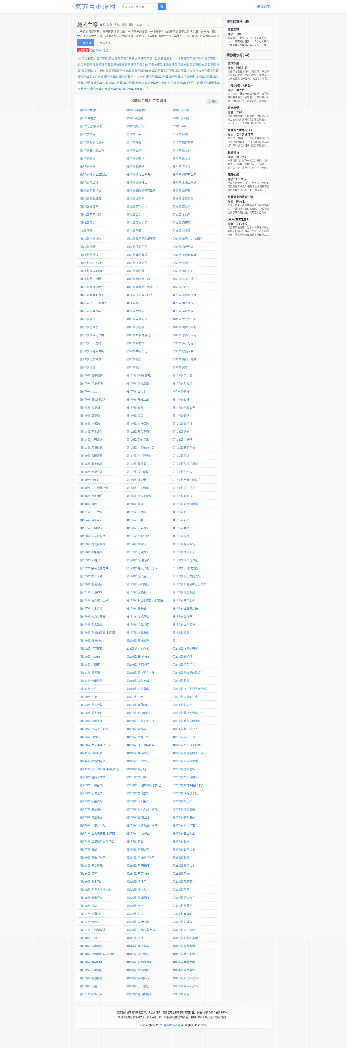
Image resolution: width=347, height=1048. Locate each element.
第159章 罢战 (180, 528)
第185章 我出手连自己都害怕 (144, 600)
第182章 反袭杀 (136, 592)
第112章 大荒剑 (90, 407)
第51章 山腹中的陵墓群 (187, 238)
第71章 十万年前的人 (139, 295)
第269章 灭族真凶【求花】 (143, 825)
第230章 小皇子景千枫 (140, 721)
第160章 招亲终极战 (92, 536)
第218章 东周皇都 (137, 689)
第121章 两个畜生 (91, 431)
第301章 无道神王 (91, 914)
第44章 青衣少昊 (136, 222)
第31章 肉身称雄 (90, 190)
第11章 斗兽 (134, 134)
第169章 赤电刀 (90, 560)
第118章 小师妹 (90, 423)
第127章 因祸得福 (91, 447)
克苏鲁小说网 (95, 6)
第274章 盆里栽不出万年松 (97, 841)
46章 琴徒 (86, 230)
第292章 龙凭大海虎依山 (95, 889)
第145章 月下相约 (91, 496)
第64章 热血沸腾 (90, 279)
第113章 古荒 (134, 407)
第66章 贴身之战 (182, 279)
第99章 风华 (180, 367)
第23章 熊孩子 (135, 166)
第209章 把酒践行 (137, 664)
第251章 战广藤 (136, 777)
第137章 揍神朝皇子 (139, 472)
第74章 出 (132, 303)
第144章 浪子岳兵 (183, 488)
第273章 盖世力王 (183, 833)
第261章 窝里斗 (182, 801)
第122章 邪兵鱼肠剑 (139, 431)
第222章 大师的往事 (185, 697)
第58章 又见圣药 (90, 263)
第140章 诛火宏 (136, 480)
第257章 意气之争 (137, 793)
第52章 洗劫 (87, 247)
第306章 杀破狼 (182, 922)
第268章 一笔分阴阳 (92, 825)
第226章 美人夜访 (91, 713)
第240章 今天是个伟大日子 (189, 745)
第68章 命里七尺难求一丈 (142, 287)
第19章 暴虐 (87, 158)
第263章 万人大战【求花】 (143, 809)
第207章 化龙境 (182, 656)
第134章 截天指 (136, 464)
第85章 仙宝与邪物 (92, 335)
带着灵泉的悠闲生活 (240, 197)
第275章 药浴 (134, 841)
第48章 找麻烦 (181, 230)
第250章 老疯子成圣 (92, 777)
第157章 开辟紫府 (91, 528)
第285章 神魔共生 (183, 865)
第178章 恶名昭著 (91, 584)
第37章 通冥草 (89, 206)
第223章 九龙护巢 (91, 705)
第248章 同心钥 (136, 769)
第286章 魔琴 (88, 873)
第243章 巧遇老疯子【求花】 (190, 753)
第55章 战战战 (89, 255)
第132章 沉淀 (180, 455)
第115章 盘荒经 (90, 415)
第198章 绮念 (180, 632)
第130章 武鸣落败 (91, 455)
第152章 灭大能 (136, 512)
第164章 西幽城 (136, 544)
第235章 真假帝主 (91, 737)
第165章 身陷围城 (183, 544)
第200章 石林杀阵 (137, 640)
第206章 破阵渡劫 (137, 656)
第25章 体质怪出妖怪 (93, 174)
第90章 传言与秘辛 (184, 343)
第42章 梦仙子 (181, 214)
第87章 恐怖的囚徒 (184, 335)
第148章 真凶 (88, 504)
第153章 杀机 (180, 512)
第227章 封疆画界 (137, 713)
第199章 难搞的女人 (92, 640)
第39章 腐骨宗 (181, 206)
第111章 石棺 (180, 399)
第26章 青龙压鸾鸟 (138, 174)
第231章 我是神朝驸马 (186, 721)
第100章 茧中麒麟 (91, 375)
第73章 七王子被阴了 (93, 303)
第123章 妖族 (180, 431)
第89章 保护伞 (135, 343)
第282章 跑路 (180, 857)
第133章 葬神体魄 (91, 464)
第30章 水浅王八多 (184, 182)
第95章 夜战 (134, 359)
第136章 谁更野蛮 (91, 472)
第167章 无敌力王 (137, 552)
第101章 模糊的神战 (139, 375)
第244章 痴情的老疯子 (94, 761)
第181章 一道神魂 (91, 592)
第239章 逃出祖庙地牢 (140, 745)
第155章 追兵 (134, 520)
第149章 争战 (134, 504)
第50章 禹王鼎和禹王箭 (141, 238)
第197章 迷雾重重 (137, 632)
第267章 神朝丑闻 (183, 817)
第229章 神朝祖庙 (91, 721)
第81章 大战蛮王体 (184, 319)
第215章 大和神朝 (137, 681)
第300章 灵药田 (182, 906)
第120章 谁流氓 (182, 423)
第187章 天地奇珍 (91, 608)
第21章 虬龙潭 (181, 158)
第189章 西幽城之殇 (185, 608)
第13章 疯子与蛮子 (92, 142)
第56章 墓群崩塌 (136, 255)
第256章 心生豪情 (91, 793)
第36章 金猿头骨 (182, 198)
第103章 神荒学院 (91, 383)
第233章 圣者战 (136, 729)
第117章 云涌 (180, 415)
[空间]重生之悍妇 (238, 219)
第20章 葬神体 (135, 158)
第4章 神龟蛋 (88, 118)
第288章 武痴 (180, 873)
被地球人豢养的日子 (240, 130)
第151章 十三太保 (91, 512)
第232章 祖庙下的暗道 (94, 729)
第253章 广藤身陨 (91, 785)
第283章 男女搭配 (91, 865)
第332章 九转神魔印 (139, 994)
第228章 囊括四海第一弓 (187, 713)
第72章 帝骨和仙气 (184, 295)
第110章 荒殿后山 (137, 399)
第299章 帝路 (134, 906)
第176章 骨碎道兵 (137, 576)
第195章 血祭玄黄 (183, 624)
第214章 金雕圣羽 (91, 681)
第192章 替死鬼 (182, 616)
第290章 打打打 (136, 881)
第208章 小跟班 (90, 664)
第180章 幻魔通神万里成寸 (189, 584)
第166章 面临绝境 (91, 552)
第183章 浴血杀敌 (183, 592)
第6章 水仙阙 (180, 118)
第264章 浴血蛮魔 (183, 809)
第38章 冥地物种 (136, 206)
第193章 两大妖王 (91, 624)
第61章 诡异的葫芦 (92, 271)
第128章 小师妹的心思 (140, 447)
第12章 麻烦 (180, 134)
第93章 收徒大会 (182, 351)
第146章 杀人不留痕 (139, 496)
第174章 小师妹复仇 (185, 568)
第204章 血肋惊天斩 (185, 648)
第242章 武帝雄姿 (137, 753)
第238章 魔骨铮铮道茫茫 (95, 745)
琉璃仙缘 (233, 174)
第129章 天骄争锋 (183, 447)
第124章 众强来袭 (91, 439)
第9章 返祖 (179, 126)
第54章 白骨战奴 (182, 247)
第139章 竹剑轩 (90, 480)
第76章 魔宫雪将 (90, 311)
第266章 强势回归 (137, 817)
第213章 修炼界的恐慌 (186, 672)
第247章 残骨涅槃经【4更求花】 (100, 769)
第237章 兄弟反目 (183, 737)
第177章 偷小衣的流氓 (186, 576)
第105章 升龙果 (182, 383)
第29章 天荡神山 (136, 182)
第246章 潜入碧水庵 (185, 761)
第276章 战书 (180, 841)
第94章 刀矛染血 (90, 359)
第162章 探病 (180, 536)
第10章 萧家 (87, 134)
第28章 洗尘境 (89, 182)
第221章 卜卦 (134, 697)
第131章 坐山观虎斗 (139, 455)
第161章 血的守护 (137, 536)
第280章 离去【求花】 (94, 857)
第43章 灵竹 (87, 222)
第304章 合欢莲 (90, 922)
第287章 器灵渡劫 (137, 873)
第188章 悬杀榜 (136, 608)
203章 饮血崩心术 (137, 648)
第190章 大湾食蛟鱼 (92, 616)
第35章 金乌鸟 (135, 198)
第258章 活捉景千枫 (185, 793)
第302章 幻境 (134, 914)
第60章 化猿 (180, 263)
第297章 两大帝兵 (183, 898)
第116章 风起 (134, 415)
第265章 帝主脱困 (91, 817)
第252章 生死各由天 (185, 777)
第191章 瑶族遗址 (137, 616)
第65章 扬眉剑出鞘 (138, 279)
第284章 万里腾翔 (137, 865)
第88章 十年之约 (90, 343)
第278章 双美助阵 (137, 849)
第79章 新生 (87, 319)
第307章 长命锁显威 (92, 930)
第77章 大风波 (135, 311)
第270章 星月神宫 (183, 825)
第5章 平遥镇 (134, 118)
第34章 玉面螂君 (90, 198)
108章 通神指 (180, 391)
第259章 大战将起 (91, 801)
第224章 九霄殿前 (137, 705)
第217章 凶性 (88, 689)
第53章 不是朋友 (136, 247)
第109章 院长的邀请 (92, 399)
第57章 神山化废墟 (184, 255)
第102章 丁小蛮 (182, 375)
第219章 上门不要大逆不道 (189, 689)
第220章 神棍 (88, 697)
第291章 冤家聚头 (183, 881)
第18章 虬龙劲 (181, 150)
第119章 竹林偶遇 (137, 423)
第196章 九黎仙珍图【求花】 (98, 632)
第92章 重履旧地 (136, 351)
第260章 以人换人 (137, 801)
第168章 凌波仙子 (183, 552)
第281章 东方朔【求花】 (141, 857)
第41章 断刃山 (135, 214)
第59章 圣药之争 (136, 263)
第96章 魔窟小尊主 (184, 359)
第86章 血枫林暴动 (138, 335)
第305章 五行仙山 (137, 922)
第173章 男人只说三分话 (141, 568)
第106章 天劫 (88, 391)
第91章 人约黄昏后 (92, 351)
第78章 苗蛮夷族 (182, 311)
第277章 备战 (88, 849)
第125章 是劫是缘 (137, 439)
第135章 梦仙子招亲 (185, 464)
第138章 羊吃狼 (182, 472)
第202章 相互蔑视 (91, 648)
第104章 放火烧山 (137, 383)
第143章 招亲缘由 (137, 488)
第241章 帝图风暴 (91, 753)
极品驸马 (233, 152)
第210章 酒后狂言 (183, 664)
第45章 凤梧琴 (181, 222)
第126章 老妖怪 (182, 439)
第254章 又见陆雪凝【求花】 (144, 785)
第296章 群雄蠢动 (137, 898)
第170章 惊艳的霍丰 (139, 560)
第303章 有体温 (182, 914)
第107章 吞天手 (136, 391)
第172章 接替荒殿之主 (94, 568)
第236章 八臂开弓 (137, 737)
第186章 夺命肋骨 (183, 600)
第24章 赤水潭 (181, 166)
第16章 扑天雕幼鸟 (92, 150)
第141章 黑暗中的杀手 (186, 480)
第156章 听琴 (180, 520)
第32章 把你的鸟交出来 (141, 190)
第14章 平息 (134, 142)
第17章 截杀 (134, 150)
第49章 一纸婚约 (90, 238)
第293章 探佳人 (136, 889)
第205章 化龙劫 (90, 656)
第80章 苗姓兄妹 (136, 319)
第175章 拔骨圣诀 (91, 576)
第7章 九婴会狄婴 (91, 126)
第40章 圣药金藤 (90, 214)
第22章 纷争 (87, 166)
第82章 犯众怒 (89, 327)
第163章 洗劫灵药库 (92, 544)
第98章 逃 (132, 367)
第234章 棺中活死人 (185, 729)
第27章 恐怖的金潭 (184, 174)
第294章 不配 (180, 889)
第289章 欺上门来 (91, 881)
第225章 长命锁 (182, 705)
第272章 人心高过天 (139, 833)
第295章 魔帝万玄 (91, 898)
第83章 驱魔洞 (135, 327)
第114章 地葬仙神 (183, 407)
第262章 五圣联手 (91, 809)
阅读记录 (263, 6)
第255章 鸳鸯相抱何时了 (187, 785)
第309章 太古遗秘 (183, 930)
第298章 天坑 (88, 906)
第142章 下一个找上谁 (94, 488)
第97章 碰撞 (87, 367)
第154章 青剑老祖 (91, 520)
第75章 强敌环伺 (182, 303)
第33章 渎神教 (181, 190)
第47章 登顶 (134, 230)
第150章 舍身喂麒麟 (185, 504)
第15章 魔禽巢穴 (182, 142)
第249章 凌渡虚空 (183, 769)
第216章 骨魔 (180, 681)
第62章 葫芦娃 (135, 271)
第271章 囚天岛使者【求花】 (98, 833)
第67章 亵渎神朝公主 (93, 287)
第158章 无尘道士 (137, 528)
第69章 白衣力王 (182, 287)
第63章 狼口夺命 (182, 271)
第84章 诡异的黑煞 (184, 327)
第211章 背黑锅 (90, 672)
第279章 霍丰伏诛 (183, 849)
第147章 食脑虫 (182, 496)
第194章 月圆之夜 (137, 624)
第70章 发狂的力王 (92, 295)
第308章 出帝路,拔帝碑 (140, 930)
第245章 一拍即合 (137, 761)
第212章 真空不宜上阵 (140, 672)
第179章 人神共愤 (137, 584)
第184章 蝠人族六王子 (94, 600)
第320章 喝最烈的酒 (139, 962)
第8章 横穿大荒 (136, 126)
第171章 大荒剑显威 (185, 560)
